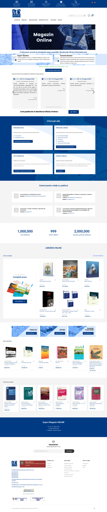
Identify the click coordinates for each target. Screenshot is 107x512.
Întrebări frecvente (68, 463)
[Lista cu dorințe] (89, 16)
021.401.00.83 (71, 197)
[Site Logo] (16, 13)
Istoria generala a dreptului (95, 361)
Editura (60, 20)
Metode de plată (68, 467)
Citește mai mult (15, 347)
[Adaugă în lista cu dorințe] (55, 280)
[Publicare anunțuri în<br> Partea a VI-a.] (75, 2)
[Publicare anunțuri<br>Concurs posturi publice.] (61, 2)
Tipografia (49, 467)
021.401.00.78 (28, 196)
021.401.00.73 (71, 213)
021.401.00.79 (28, 212)
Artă (56, 361)
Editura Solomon (7, 402)
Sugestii (84, 465)
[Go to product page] (48, 269)
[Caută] (85, 15)
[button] (94, 92)
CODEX (86, 309)
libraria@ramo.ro (70, 199)
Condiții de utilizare (68, 474)
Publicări (24, 20)
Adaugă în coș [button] (53, 262)
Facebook (94, 508)
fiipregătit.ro (29, 462)
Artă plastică (60, 361)
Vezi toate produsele (98, 255)
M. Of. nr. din (24, 79)
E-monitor (17, 20)
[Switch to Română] (92, 2)
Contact (49, 463)
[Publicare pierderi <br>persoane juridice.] (31, 2)
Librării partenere (68, 476)
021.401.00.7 (35, 196)
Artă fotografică (65, 279)
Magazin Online (33, 20)
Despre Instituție (43, 20)
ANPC (84, 467)
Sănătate (41, 279)
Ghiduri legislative (66, 309)
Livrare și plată (67, 465)
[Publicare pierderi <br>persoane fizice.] (17, 2)
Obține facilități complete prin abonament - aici (53, 66)
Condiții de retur (68, 469)
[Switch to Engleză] (94, 2)
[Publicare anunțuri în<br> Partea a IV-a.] (46, 2)
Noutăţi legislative (20, 275)
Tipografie (53, 20)
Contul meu (85, 463)
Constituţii (40, 361)
